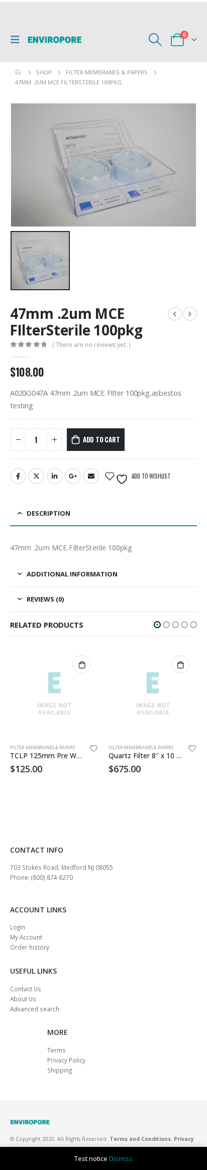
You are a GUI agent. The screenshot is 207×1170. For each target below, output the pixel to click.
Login (17, 927)
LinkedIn (55, 476)
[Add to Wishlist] (93, 750)
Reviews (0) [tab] (45, 599)
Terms (56, 1050)
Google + (73, 476)
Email (91, 476)
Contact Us (25, 989)
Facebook (18, 476)
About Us (23, 999)
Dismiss (121, 1158)
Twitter (36, 476)
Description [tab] (48, 513)
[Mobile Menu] (17, 39)
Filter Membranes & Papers (42, 747)
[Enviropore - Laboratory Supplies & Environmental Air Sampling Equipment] (54, 40)
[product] (54, 692)
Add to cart (101, 439)
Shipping (59, 1070)
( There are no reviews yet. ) (91, 344)
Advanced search (34, 1009)
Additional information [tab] (72, 573)
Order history (29, 947)
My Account (26, 937)
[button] (157, 625)
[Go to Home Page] (18, 72)
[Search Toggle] (155, 39)
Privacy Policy (66, 1060)
